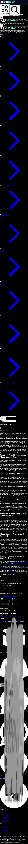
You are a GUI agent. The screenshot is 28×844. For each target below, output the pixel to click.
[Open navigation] (1, 17)
